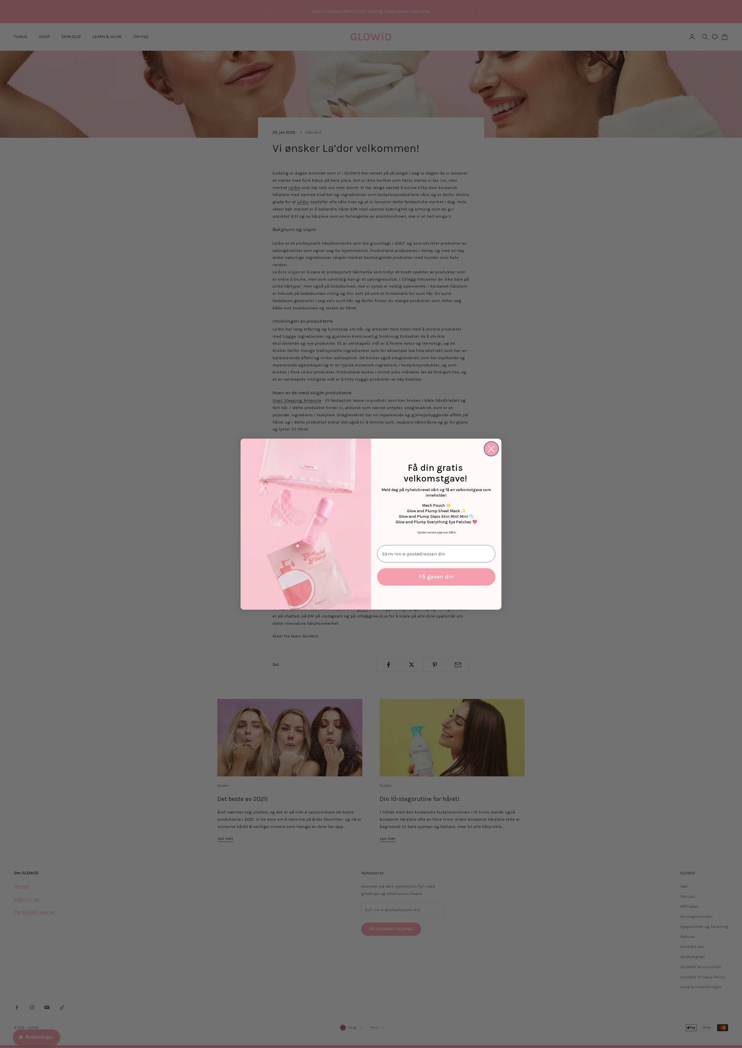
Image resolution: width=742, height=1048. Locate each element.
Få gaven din (436, 576)
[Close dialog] (491, 449)
